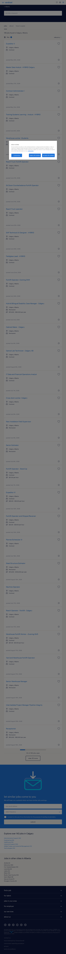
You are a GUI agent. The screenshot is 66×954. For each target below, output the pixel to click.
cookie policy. (31, 150)
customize (17, 155)
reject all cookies (35, 155)
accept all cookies (48, 155)
